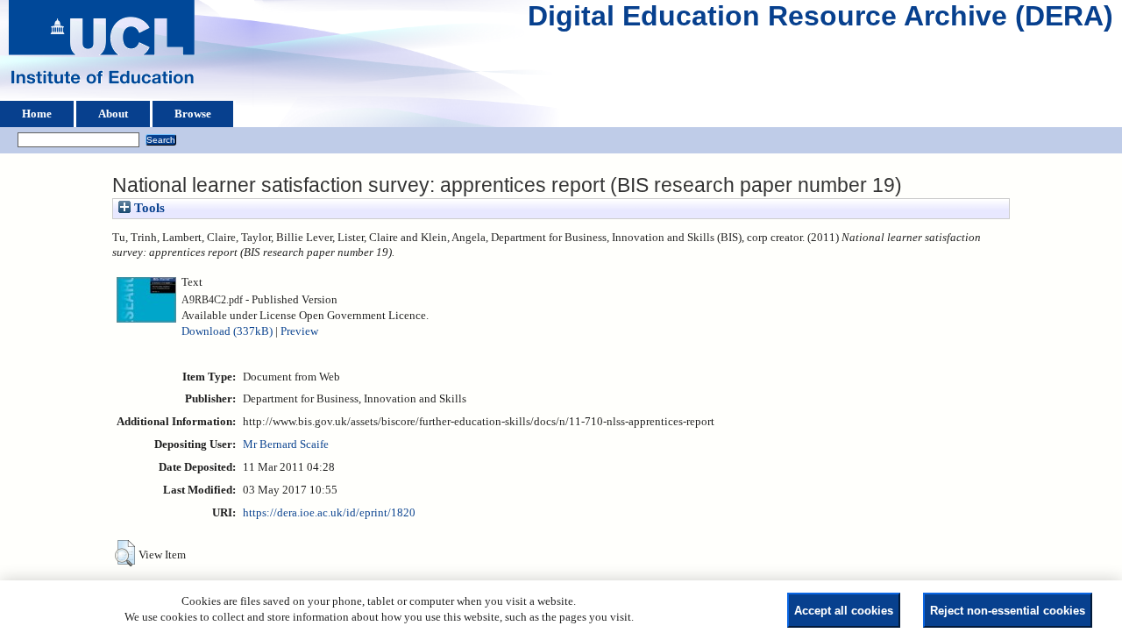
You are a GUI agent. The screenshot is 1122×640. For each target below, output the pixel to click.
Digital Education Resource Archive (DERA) (820, 20)
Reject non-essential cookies (1007, 610)
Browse (192, 114)
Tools (148, 208)
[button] (125, 553)
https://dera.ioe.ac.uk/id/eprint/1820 (329, 513)
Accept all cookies (843, 610)
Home (37, 114)
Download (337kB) (227, 331)
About (113, 114)
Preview (299, 331)
